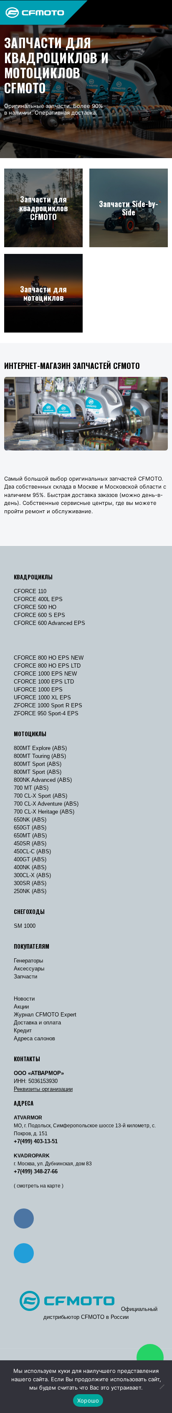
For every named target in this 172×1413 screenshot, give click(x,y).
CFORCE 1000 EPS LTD (44, 681)
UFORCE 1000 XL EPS (42, 697)
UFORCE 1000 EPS (38, 689)
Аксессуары (29, 968)
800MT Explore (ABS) (40, 748)
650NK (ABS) (30, 820)
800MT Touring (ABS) (40, 756)
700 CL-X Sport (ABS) (40, 796)
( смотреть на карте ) (38, 1185)
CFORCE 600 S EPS (39, 615)
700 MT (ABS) (31, 788)
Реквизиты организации (43, 1089)
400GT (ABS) (30, 859)
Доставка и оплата (37, 1022)
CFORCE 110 (30, 591)
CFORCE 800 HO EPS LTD (47, 666)
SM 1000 (24, 926)
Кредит (23, 1030)
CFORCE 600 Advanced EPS (49, 623)
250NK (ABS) (30, 891)
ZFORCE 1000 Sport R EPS (48, 705)
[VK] (24, 1218)
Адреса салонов (34, 1038)
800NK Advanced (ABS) (43, 780)
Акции (21, 1006)
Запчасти (25, 976)
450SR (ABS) (30, 843)
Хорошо (88, 1400)
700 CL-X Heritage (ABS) (44, 812)
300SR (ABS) (30, 883)
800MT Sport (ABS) (37, 764)
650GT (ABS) (30, 827)
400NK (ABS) (30, 867)
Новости (24, 999)
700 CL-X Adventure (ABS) (46, 804)
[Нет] (161, 1386)
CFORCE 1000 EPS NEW (45, 674)
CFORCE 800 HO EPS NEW (48, 658)
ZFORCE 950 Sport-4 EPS (46, 713)
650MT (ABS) (30, 835)
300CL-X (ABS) (32, 875)
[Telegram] (24, 1253)
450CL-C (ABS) (32, 851)
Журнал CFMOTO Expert (45, 1014)
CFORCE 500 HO (35, 607)
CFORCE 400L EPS (38, 599)
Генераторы (28, 960)
